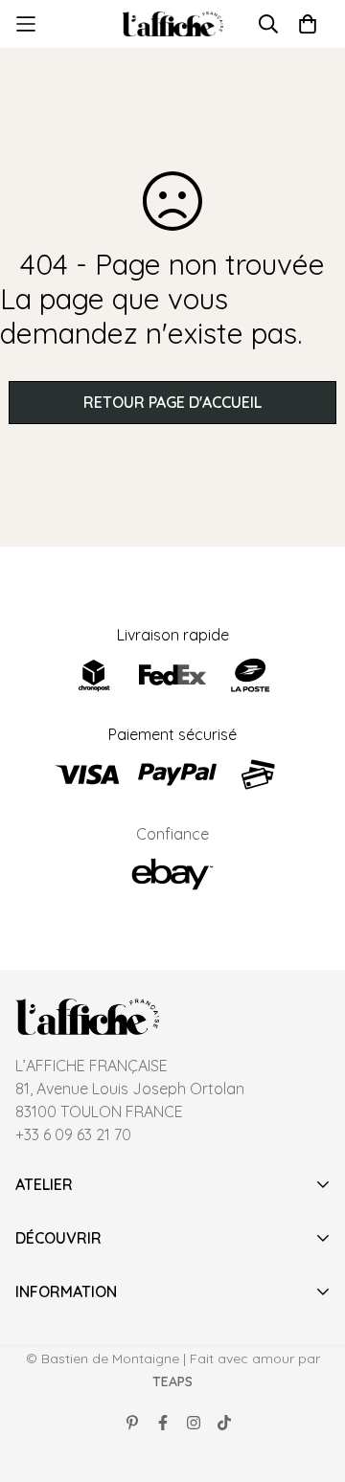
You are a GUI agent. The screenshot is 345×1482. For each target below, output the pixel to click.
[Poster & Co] (173, 24)
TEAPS (172, 1381)
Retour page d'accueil (172, 402)
